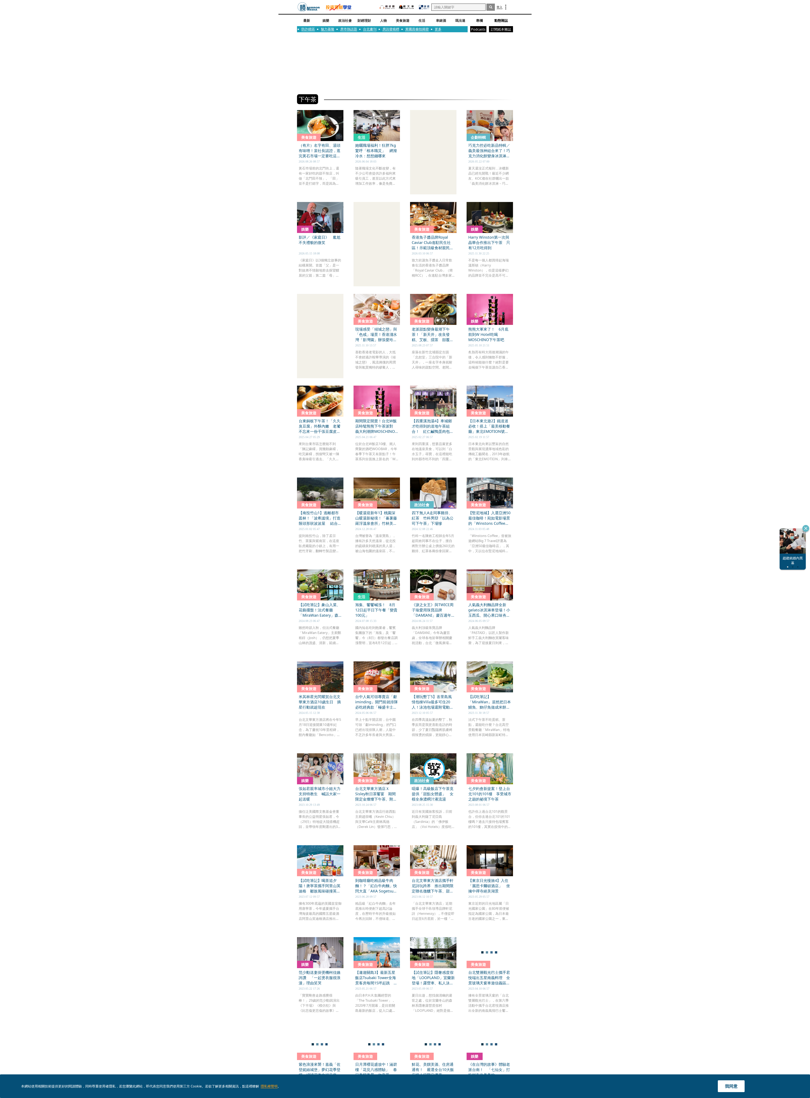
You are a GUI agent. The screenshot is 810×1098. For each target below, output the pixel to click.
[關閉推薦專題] (805, 528)
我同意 (731, 1086)
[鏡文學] (407, 7)
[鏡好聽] (387, 7)
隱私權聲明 (269, 1086)
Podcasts (478, 29)
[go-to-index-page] (308, 7)
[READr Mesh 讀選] (424, 7)
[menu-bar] (506, 7)
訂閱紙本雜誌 (501, 29)
